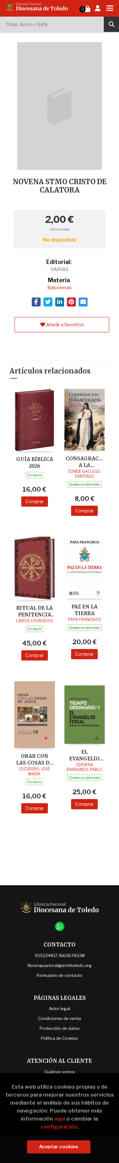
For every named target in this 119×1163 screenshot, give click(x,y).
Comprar (34, 501)
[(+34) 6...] (59, 926)
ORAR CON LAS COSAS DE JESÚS (34, 759)
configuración (59, 1126)
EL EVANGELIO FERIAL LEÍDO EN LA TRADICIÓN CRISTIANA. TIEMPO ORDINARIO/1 (84, 755)
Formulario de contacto (59, 975)
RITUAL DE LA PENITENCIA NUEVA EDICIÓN (34, 611)
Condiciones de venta (59, 1018)
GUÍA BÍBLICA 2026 (34, 462)
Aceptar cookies (58, 1147)
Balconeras (59, 288)
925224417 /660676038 (60, 955)
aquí (59, 1118)
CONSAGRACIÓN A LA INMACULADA (85, 462)
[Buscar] (111, 24)
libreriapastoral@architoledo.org (60, 965)
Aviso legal (59, 1008)
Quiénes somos (59, 1071)
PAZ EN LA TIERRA (84, 610)
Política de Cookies (59, 1038)
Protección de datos (60, 1028)
